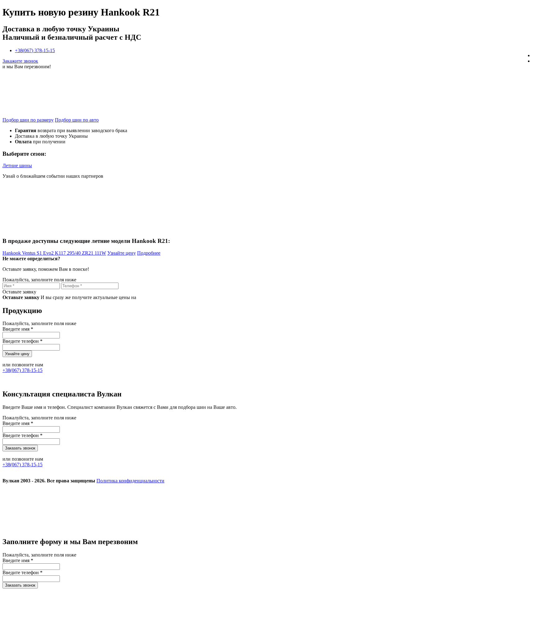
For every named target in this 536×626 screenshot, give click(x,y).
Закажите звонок (20, 61)
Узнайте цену (121, 253)
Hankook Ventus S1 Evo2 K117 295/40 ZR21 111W (54, 253)
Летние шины (17, 165)
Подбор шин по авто (77, 120)
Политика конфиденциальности (130, 480)
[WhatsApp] (331, 528)
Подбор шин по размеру (28, 120)
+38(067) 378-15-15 (35, 50)
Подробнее (148, 253)
